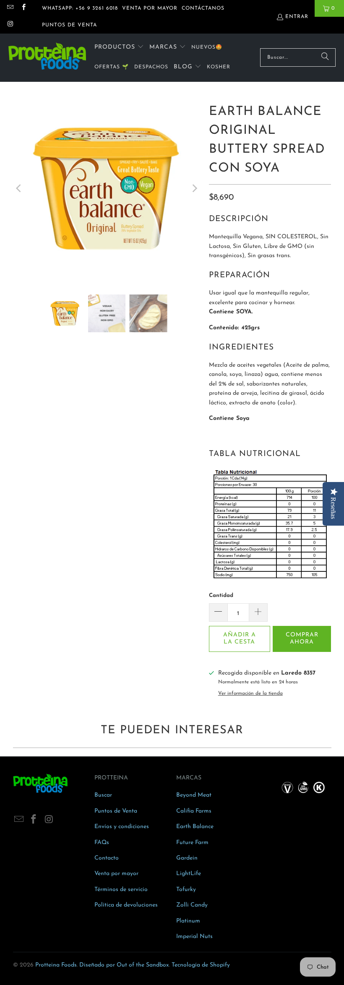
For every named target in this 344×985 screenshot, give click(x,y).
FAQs (101, 842)
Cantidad (221, 595)
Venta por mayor (116, 873)
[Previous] (19, 188)
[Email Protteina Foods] (9, 8)
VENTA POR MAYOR (149, 8)
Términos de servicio (121, 889)
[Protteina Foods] (47, 57)
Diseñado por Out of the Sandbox (124, 965)
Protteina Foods (56, 965)
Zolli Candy (192, 905)
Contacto (106, 858)
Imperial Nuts (194, 936)
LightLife (188, 873)
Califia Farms (193, 811)
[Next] (194, 188)
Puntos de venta (69, 25)
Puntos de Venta (115, 811)
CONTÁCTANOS (203, 8)
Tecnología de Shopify (201, 965)
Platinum (188, 921)
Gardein (187, 858)
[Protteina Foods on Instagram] (9, 25)
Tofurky (186, 889)
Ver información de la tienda (250, 693)
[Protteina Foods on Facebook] (22, 8)
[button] (119, 47)
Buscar (103, 795)
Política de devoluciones (126, 905)
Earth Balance (195, 826)
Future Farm (192, 842)
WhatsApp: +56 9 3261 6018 (80, 8)
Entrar (296, 16)
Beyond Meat (193, 795)
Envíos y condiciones (121, 826)
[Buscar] (325, 57)
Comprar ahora (302, 638)
